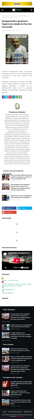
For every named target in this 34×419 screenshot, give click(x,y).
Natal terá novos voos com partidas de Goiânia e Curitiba (20, 349)
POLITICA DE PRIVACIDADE (15, 412)
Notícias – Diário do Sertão (10, 280)
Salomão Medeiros (8, 293)
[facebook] (9, 208)
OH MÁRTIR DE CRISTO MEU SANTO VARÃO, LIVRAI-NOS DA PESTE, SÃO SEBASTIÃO (21, 383)
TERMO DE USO (28, 412)
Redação (5, 30)
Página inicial (5, 16)
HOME (4, 412)
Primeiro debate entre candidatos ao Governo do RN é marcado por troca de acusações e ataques (21, 335)
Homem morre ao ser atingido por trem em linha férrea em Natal (21, 196)
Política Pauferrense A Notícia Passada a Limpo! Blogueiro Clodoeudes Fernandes (16, 285)
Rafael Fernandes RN (8, 289)
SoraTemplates (20, 416)
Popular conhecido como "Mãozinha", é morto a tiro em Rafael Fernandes (20, 392)
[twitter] (24, 208)
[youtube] (9, 212)
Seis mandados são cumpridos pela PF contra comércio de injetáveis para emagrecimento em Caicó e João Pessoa (20, 187)
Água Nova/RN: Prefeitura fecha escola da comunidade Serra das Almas (21, 402)
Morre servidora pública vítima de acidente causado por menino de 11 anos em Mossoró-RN (21, 177)
